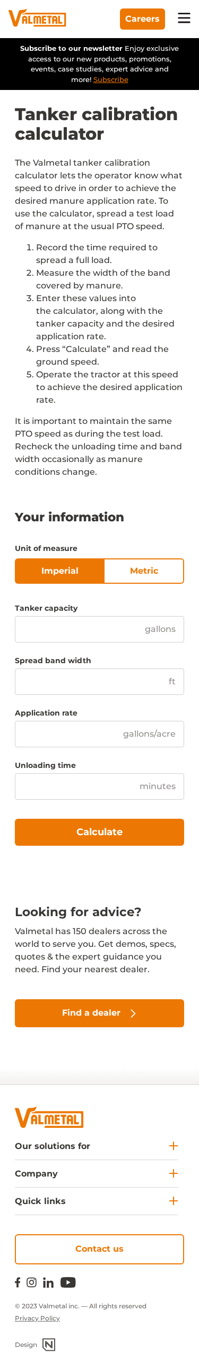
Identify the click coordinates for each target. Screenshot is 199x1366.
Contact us (99, 1249)
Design (26, 1345)
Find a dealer (91, 1013)
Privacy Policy (37, 1318)
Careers (142, 19)
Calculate (99, 832)
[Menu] (184, 19)
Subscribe (110, 79)
